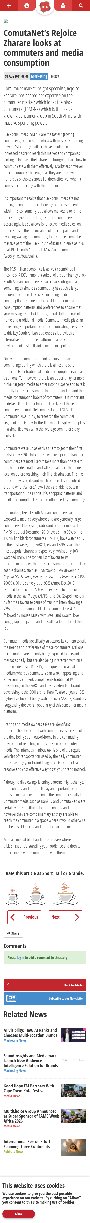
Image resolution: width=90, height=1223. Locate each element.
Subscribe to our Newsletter (66, 998)
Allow (18, 1213)
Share (15, 933)
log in (20, 957)
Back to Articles (74, 985)
